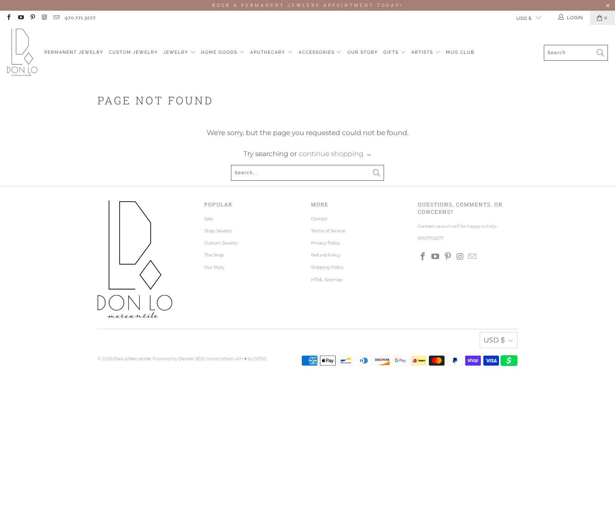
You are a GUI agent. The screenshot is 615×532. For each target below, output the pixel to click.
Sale (208, 218)
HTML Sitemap (326, 279)
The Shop (214, 255)
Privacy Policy (325, 243)
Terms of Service (328, 230)
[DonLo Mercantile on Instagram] (44, 18)
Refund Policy (325, 255)
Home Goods (220, 52)
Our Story (362, 52)
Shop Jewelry (218, 230)
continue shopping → (335, 154)
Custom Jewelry (133, 52)
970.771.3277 (80, 17)
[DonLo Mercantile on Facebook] (8, 18)
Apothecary (268, 52)
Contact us (429, 226)
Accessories (317, 52)
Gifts (391, 52)
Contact (319, 218)
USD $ (524, 18)
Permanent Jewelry (74, 52)
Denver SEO (191, 358)
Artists (423, 52)
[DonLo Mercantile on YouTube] (20, 18)
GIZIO (260, 358)
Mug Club (460, 52)
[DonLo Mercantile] (22, 53)
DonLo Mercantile (132, 358)
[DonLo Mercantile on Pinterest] (32, 18)
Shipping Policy (327, 267)
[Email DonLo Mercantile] (56, 18)
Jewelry (176, 52)
